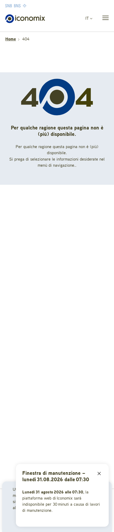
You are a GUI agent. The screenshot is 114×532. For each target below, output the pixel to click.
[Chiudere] (99, 473)
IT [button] (87, 18)
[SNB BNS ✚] (31, 5)
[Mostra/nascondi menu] (104, 19)
